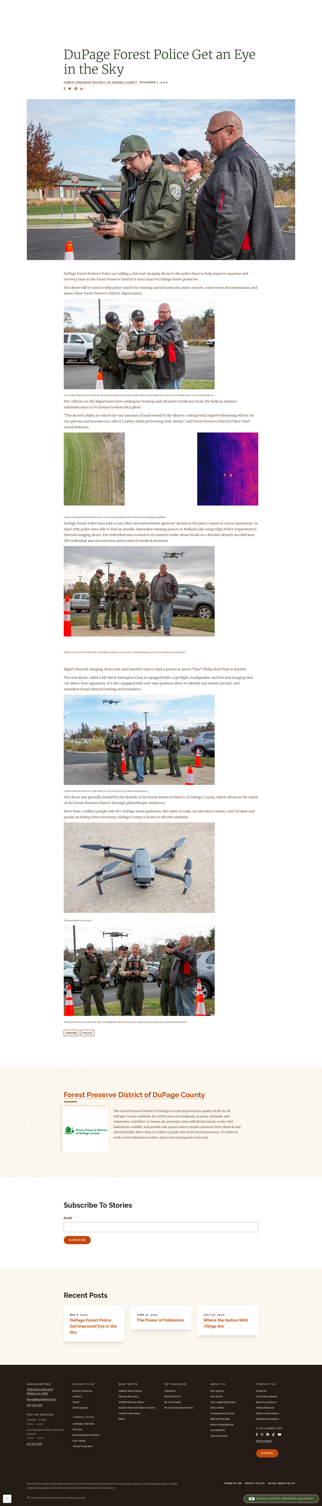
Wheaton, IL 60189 (37, 1393)
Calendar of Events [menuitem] (83, 1423)
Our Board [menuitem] (216, 1396)
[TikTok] (273, 1434)
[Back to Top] (7, 1499)
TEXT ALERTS (264, 1441)
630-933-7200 (34, 1405)
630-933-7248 (34, 1443)
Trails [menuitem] (76, 1402)
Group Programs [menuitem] (82, 1446)
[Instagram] (262, 1434)
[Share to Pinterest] (75, 88)
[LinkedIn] (267, 1434)
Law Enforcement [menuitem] (266, 1396)
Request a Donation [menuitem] (267, 1418)
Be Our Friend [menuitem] (172, 1402)
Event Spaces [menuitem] (80, 1407)
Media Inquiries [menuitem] (265, 1407)
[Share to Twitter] (69, 88)
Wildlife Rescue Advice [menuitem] (132, 1402)
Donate (267, 1453)
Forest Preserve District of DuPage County (100, 82)
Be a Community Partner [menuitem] (179, 1407)
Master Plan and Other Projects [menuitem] (137, 1407)
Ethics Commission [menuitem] (267, 1413)
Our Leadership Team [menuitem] (223, 1402)
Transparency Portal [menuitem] (222, 1413)
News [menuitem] (122, 1418)
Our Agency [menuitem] (217, 1390)
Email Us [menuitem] (261, 1390)
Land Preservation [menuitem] (129, 1413)
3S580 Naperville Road (40, 1389)
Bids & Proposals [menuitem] (220, 1418)
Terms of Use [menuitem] (233, 1483)
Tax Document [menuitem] (218, 1435)
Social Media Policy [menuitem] (281, 1483)
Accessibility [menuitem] (217, 1430)
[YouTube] (279, 1434)
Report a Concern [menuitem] (266, 1402)
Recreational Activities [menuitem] (86, 1434)
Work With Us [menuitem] (172, 1396)
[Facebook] (257, 1434)
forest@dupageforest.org (42, 1399)
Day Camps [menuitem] (79, 1440)
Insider (71, 1032)
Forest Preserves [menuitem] (82, 1390)
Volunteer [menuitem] (170, 1390)
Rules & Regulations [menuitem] (221, 1424)
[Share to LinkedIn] (81, 88)
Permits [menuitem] (77, 1429)
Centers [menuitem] (77, 1396)
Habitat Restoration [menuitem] (130, 1390)
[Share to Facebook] (64, 88)
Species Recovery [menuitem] (129, 1396)
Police (87, 1032)
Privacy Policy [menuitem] (255, 1483)
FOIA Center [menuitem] (217, 1407)
